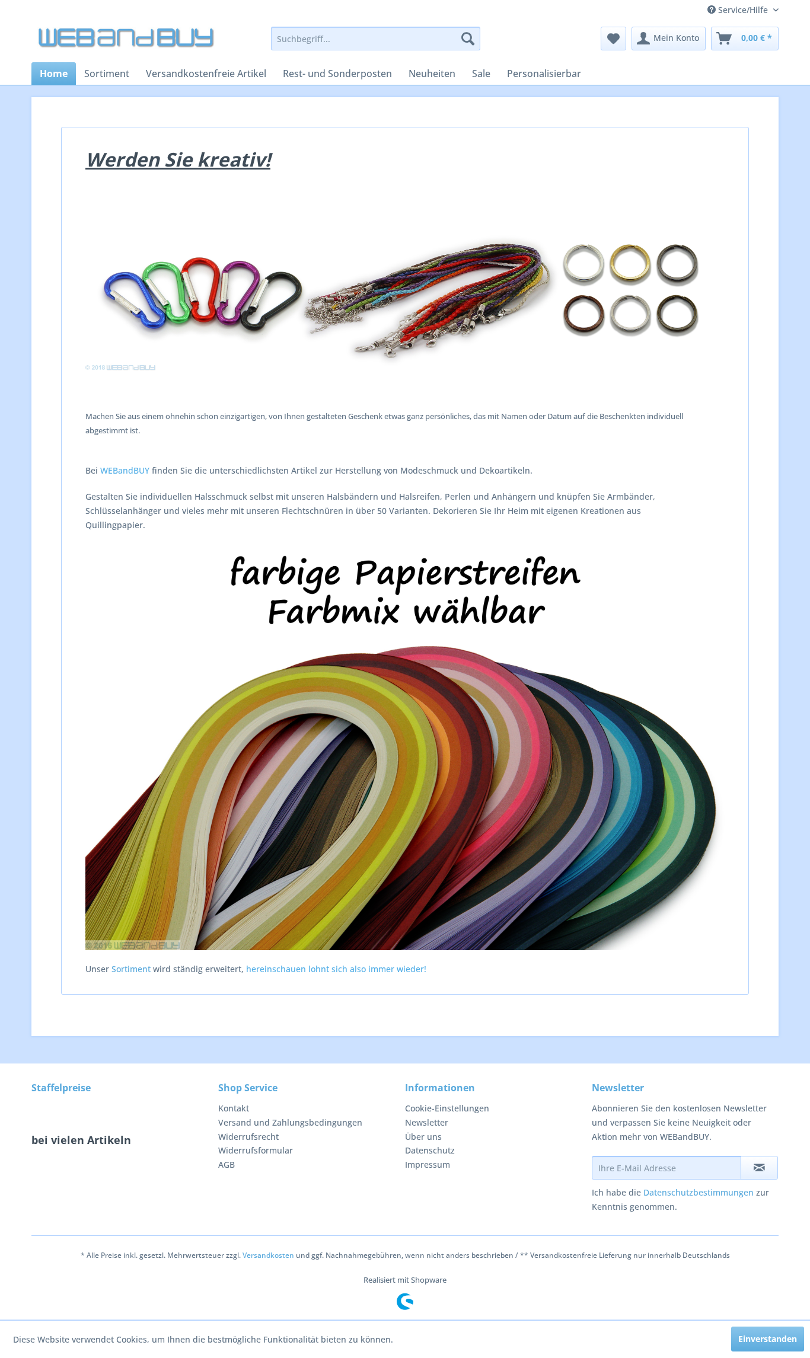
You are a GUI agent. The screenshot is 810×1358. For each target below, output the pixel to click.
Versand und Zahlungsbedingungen (290, 1122)
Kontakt (233, 1108)
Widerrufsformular (255, 1150)
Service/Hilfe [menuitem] (743, 9)
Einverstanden (767, 1338)
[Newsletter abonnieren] (759, 1168)
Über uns (423, 1136)
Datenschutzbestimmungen (698, 1192)
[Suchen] (467, 38)
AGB (226, 1164)
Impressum (427, 1164)
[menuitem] (375, 38)
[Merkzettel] (613, 38)
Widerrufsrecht (248, 1136)
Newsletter (426, 1122)
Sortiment (131, 968)
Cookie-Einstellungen (447, 1108)
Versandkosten (268, 1255)
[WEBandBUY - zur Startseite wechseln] (126, 41)
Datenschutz (430, 1150)
